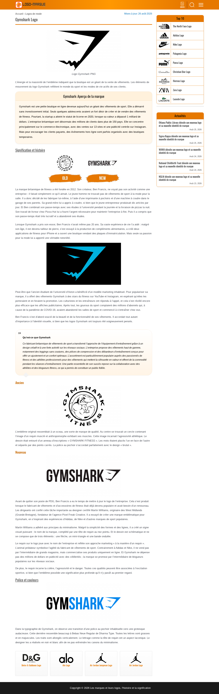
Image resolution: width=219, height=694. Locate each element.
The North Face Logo (182, 26)
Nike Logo (177, 44)
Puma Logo (178, 62)
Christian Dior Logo (181, 71)
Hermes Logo (179, 81)
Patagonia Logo (180, 53)
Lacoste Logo (179, 99)
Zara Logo (177, 90)
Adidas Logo (178, 35)
